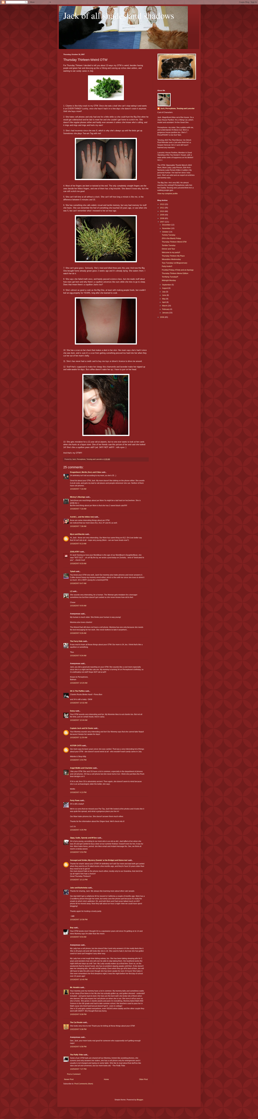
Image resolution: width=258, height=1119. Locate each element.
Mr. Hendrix (75, 987)
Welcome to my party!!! (171, 252)
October (165, 232)
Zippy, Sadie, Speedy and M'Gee (83, 838)
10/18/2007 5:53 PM (78, 852)
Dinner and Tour (168, 249)
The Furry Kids (76, 641)
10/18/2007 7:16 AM (78, 489)
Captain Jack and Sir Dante (81, 728)
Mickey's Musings (77, 497)
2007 (162, 222)
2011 (162, 208)
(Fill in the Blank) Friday (171, 238)
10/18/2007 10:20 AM (78, 683)
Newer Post (68, 1079)
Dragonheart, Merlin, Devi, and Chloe (85, 472)
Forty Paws (75, 800)
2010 (162, 211)
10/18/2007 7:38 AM (78, 526)
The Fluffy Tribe (76, 1055)
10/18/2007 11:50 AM (78, 737)
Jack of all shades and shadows (118, 15)
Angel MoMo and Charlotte (81, 768)
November (166, 228)
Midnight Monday (169, 280)
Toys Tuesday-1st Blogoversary (174, 263)
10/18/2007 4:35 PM (78, 830)
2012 (162, 204)
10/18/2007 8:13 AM (78, 544)
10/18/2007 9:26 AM (78, 633)
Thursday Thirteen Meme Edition (175, 273)
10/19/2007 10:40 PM (78, 979)
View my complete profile (167, 194)
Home (106, 1079)
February (166, 309)
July (164, 292)
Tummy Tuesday (168, 235)
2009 (162, 215)
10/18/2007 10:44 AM (78, 720)
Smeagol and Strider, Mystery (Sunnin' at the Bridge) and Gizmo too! (99, 860)
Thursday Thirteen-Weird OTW (174, 242)
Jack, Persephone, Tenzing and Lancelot (177, 108)
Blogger (140, 1100)
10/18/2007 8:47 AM (78, 583)
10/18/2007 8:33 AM (78, 563)
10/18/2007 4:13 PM (78, 792)
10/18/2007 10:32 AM (78, 703)
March (165, 306)
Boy (71, 928)
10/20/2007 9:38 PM (78, 1014)
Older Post (143, 1079)
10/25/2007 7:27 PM (78, 1069)
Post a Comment (73, 1074)
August (165, 288)
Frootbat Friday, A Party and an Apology (178, 270)
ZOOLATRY (75, 552)
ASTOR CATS (76, 746)
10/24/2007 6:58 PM (78, 1047)
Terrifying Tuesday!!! (170, 277)
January (165, 313)
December (166, 225)
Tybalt (72, 571)
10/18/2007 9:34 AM (78, 656)
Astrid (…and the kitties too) (82, 517)
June (164, 295)
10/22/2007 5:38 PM (78, 1029)
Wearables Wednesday (171, 259)
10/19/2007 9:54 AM (78, 937)
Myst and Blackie (77, 534)
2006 (162, 317)
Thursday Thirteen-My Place (173, 256)
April (164, 302)
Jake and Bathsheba (78, 888)
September (167, 285)
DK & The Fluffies (77, 691)
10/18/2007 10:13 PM (78, 880)
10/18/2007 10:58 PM (78, 920)
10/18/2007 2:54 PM (78, 760)
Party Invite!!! (167, 266)
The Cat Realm (76, 1022)
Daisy (72, 711)
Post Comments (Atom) (83, 1084)
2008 (162, 218)
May (164, 299)
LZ (71, 591)
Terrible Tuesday (168, 245)
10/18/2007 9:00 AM (78, 606)
